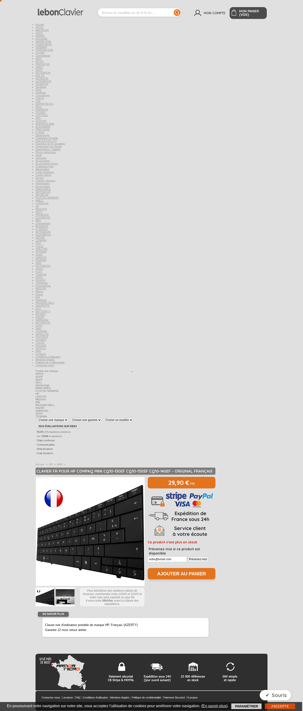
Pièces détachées (46, 152)
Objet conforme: (46, 440)
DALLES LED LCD (46, 140)
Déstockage (42, 135)
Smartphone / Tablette (48, 149)
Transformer (43, 95)
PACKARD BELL (45, 302)
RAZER (40, 317)
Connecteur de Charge (49, 146)
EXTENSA (41, 38)
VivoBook (41, 86)
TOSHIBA (41, 331)
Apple (39, 155)
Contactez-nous (45, 365)
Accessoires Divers (47, 163)
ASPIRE (40, 35)
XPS (38, 118)
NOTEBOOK (43, 72)
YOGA (39, 268)
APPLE (40, 27)
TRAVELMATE (44, 44)
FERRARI (41, 47)
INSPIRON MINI (45, 123)
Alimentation (42, 169)
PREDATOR (43, 64)
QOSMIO (41, 339)
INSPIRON (42, 109)
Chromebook (43, 55)
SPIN (38, 58)
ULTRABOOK (43, 81)
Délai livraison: (45, 448)
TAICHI (40, 98)
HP (37, 206)
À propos (192, 697)
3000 (38, 263)
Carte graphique (45, 172)
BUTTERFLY (43, 311)
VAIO (38, 328)
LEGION (40, 280)
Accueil (40, 24)
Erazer (39, 294)
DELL (39, 106)
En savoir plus (214, 706)
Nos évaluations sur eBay (58, 426)
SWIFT (40, 67)
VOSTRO (41, 121)
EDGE (39, 277)
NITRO (40, 61)
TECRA (40, 342)
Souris (279, 695)
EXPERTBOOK (44, 104)
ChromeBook (43, 285)
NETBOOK (42, 78)
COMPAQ (41, 240)
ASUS (39, 69)
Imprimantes (43, 183)
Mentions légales (45, 359)
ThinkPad (41, 274)
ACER (39, 32)
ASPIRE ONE (43, 41)
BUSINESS (42, 226)
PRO (38, 243)
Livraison (41, 354)
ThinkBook (42, 283)
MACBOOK (42, 30)
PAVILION (41, 209)
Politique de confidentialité (50, 362)
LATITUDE (42, 115)
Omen (39, 254)
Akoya (39, 291)
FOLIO (40, 246)
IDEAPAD (41, 260)
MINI (38, 220)
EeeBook (41, 92)
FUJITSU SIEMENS (47, 197)
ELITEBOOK (43, 217)
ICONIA (40, 52)
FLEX (39, 271)
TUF (38, 101)
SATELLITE (42, 334)
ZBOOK (40, 237)
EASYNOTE (42, 305)
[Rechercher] (177, 12)
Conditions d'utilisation (48, 356)
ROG (39, 89)
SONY (39, 325)
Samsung (41, 158)
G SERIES (42, 229)
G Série (40, 132)
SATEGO (41, 348)
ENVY (39, 211)
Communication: (46, 444)
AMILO (40, 200)
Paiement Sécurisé (174, 697)
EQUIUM (41, 345)
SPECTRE (42, 248)
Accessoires (43, 160)
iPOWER (41, 314)
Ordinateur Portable (47, 138)
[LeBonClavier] (67, 10)
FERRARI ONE (44, 50)
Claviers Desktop (45, 180)
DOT (38, 308)
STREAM (41, 251)
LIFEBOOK (42, 203)
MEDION (41, 288)
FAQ (77, 697)
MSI (38, 297)
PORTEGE (42, 336)
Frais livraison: (45, 453)
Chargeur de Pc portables (50, 143)
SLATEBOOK (43, 234)
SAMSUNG (42, 319)
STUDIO (40, 112)
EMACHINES (43, 189)
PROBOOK (42, 214)
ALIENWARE (43, 126)
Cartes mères (43, 175)
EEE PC (40, 75)
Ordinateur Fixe (44, 166)
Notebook (41, 300)
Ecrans (40, 177)
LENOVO (41, 257)
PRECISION (43, 129)
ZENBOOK (42, 84)
